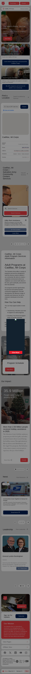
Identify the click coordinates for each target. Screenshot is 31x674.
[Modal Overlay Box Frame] (15, 337)
